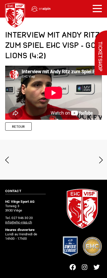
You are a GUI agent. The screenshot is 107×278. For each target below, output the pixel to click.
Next (100, 160)
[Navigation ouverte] (97, 9)
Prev (7, 160)
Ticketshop (99, 57)
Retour (18, 127)
